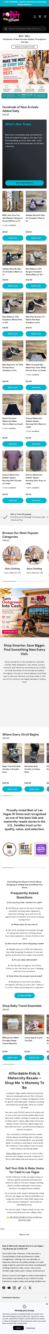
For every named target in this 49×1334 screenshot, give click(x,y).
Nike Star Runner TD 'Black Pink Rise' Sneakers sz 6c (35, 319)
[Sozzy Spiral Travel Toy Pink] (34, 1024)
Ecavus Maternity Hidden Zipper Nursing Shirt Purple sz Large (11, 479)
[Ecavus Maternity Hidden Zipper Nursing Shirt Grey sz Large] (36, 461)
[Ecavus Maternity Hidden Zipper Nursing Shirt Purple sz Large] (12, 461)
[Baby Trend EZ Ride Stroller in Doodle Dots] (12, 753)
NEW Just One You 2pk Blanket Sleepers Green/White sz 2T (12, 218)
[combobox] (24, 28)
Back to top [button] (24, 1234)
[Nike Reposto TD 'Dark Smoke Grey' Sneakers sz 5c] (12, 350)
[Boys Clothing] (34, 555)
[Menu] (45, 16)
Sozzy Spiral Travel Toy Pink (33, 1039)
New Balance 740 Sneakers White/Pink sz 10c (12, 319)
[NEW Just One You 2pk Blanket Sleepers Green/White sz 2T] (12, 201)
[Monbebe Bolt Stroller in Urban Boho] (34, 753)
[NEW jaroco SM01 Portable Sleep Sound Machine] (12, 1024)
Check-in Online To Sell (24, 47)
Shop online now (13, 1153)
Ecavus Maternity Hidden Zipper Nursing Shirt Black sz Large (36, 422)
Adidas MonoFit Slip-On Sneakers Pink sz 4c (35, 218)
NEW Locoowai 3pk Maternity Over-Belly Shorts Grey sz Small (36, 367)
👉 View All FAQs (24, 995)
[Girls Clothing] (12, 555)
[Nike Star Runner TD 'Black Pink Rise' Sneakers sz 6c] (36, 302)
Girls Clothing (12, 568)
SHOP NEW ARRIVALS (24, 183)
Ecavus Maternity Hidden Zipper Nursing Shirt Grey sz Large (36, 479)
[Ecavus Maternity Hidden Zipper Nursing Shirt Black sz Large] (36, 404)
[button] (40, 16)
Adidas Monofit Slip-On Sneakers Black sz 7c (12, 272)
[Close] (47, 1304)
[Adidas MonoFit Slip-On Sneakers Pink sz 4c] (36, 201)
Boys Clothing (34, 568)
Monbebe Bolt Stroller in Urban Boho (32, 769)
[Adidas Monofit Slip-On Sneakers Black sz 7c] (12, 255)
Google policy (22, 1323)
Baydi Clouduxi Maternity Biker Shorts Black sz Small (12, 421)
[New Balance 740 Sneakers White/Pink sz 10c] (12, 302)
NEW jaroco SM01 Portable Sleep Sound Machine (10, 1040)
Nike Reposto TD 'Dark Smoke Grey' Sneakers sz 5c (12, 367)
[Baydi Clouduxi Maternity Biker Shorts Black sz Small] (12, 404)
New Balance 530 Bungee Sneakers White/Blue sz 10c (34, 272)
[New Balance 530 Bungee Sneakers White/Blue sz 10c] (36, 255)
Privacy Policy (12, 1323)
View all (5, 114)
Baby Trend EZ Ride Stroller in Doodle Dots (11, 769)
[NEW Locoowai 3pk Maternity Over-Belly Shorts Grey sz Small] (36, 350)
